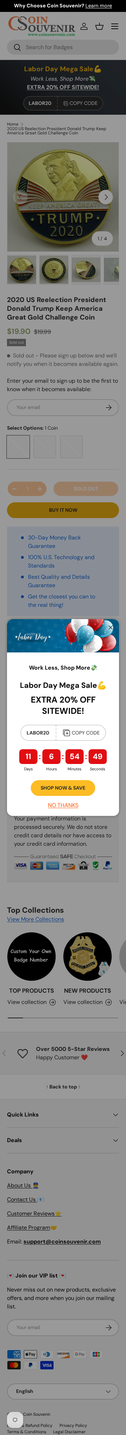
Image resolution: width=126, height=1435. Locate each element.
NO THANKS (63, 805)
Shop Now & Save (63, 788)
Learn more (98, 5)
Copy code (86, 733)
